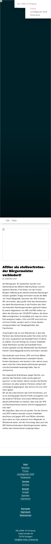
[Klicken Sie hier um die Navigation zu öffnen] (47, 3)
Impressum (25, 498)
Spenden (25, 495)
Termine (25, 481)
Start (7, 220)
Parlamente (35, 15)
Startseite (25, 509)
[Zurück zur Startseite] (3, 220)
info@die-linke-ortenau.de (26, 539)
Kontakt (25, 489)
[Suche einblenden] (40, 3)
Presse (33, 9)
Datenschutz (25, 515)
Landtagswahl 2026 (38, 12)
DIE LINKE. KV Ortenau (27, 4)
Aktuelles (25, 468)
